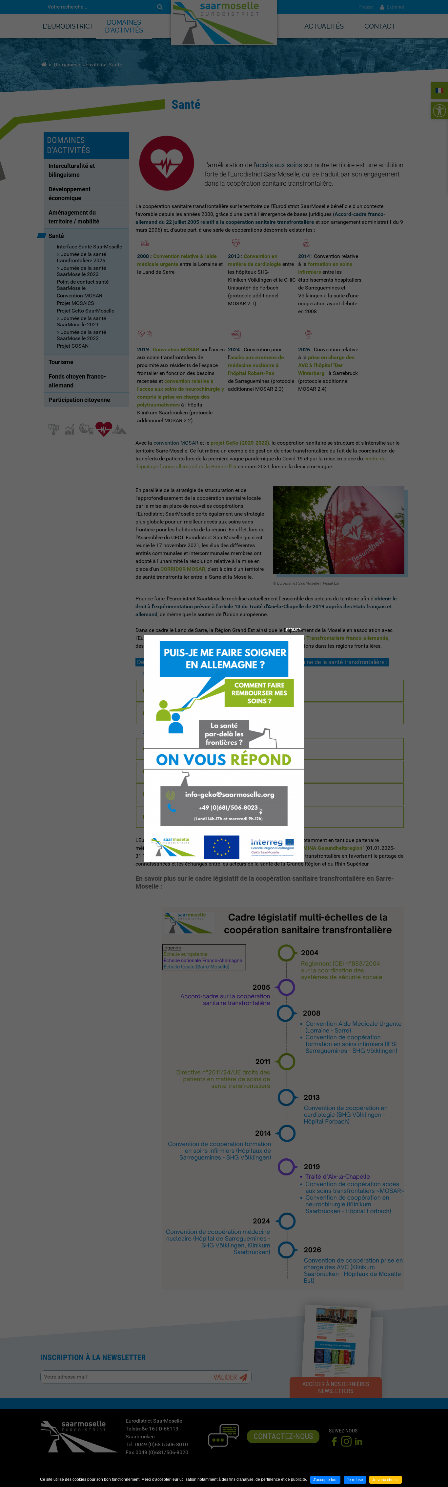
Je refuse (355, 1479)
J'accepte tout (325, 1479)
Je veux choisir (385, 1479)
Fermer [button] (293, 630)
